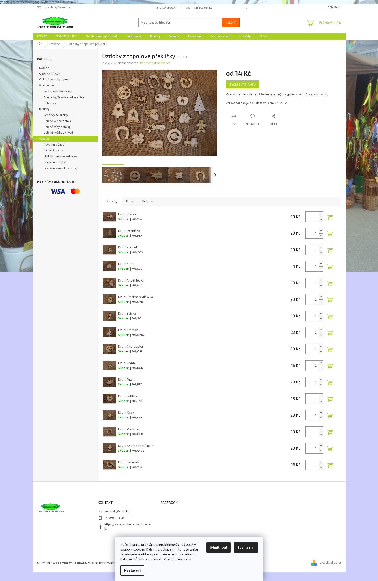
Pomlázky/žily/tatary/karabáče (64, 97)
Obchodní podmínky (198, 8)
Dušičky (44, 109)
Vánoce (44, 138)
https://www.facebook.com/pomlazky (127, 526)
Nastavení (132, 570)
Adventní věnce (54, 144)
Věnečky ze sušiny (56, 115)
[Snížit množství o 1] (321, 219)
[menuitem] (42, 36)
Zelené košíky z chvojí (58, 133)
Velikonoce (46, 85)
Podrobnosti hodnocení (155, 63)
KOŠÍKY (44, 68)
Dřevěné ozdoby (55, 162)
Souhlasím (245, 547)
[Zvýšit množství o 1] (321, 214)
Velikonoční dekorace (58, 91)
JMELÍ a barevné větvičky (60, 156)
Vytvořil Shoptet (330, 563)
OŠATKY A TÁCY (49, 73)
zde (188, 559)
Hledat (230, 22)
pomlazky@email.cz (117, 511)
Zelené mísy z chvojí (57, 127)
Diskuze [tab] (147, 201)
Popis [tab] (130, 201)
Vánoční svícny (53, 150)
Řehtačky (50, 103)
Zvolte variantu (242, 84)
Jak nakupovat (166, 8)
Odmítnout (218, 547)
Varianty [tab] (112, 201)
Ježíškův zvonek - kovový (61, 168)
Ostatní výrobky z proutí (55, 79)
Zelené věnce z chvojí (58, 121)
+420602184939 (114, 518)
